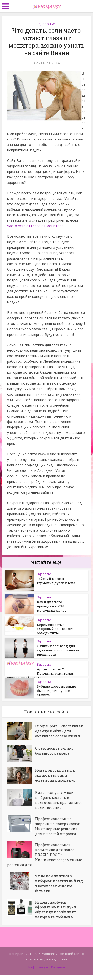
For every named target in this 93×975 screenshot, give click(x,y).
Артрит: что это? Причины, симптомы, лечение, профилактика (39, 673)
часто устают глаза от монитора (35, 225)
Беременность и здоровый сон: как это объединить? (55, 628)
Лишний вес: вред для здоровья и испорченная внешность (58, 650)
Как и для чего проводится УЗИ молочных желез (51, 606)
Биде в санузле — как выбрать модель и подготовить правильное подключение (58, 800)
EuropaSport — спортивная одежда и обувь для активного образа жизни (59, 731)
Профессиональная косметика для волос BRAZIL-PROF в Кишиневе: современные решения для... (44, 854)
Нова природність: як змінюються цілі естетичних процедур (55, 775)
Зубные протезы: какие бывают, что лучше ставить (56, 690)
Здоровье (46, 23)
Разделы (58, 967)
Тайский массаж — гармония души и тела (56, 580)
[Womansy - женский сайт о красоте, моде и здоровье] (47, 5)
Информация (38, 967)
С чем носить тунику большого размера (54, 751)
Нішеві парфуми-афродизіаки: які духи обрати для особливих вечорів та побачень (55, 909)
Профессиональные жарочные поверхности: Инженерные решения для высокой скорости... (57, 826)
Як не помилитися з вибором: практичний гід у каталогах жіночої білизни (59, 883)
